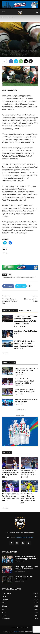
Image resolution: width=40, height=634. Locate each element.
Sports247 (17, 631)
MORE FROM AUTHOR (26, 311)
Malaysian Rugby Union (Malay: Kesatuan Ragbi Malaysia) (19, 277)
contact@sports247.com (24, 537)
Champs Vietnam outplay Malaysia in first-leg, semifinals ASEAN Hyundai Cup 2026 (28, 498)
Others (23, 491)
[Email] (26, 61)
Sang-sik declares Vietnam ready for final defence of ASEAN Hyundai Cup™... (26, 370)
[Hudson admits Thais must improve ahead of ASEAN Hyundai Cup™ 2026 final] (10, 463)
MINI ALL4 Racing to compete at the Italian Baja (10, 301)
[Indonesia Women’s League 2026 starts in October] (7, 402)
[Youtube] (29, 543)
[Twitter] (16, 61)
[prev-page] (3, 353)
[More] (29, 286)
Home (3, 17)
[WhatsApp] (21, 61)
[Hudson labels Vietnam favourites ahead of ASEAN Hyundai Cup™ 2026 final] (7, 381)
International (10, 17)
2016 (9, 274)
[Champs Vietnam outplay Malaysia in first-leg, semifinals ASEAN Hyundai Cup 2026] (29, 486)
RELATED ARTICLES (10, 311)
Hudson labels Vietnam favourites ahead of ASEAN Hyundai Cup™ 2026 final (24, 381)
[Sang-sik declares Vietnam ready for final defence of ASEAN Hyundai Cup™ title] (7, 371)
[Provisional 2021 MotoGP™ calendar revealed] (7, 579)
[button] (3, 12)
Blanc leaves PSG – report (31, 300)
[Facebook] (11, 61)
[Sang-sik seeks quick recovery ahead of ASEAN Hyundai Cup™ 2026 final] (29, 463)
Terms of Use (16, 628)
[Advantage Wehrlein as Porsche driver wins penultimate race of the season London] (10, 486)
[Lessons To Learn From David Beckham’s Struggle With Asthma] (7, 559)
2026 (4, 321)
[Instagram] (17, 543)
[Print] (30, 61)
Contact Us (25, 628)
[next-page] (7, 353)
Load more (19, 409)
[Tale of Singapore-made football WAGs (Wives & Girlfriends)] (7, 569)
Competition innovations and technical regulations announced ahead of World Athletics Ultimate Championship (25, 321)
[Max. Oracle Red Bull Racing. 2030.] (7, 334)
